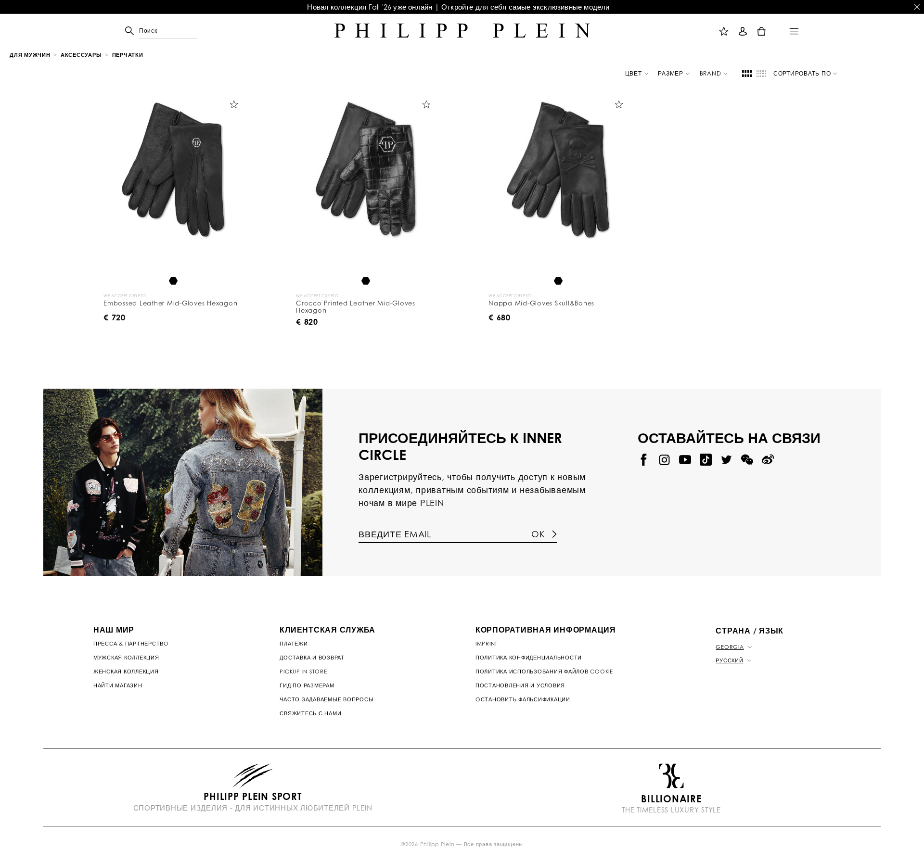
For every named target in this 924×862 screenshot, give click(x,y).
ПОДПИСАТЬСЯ (552, 191)
